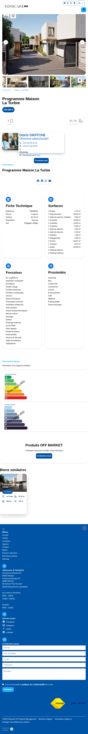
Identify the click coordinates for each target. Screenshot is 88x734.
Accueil (5, 535)
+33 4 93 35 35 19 (29, 143)
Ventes (5, 538)
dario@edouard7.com (31, 155)
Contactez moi (41, 161)
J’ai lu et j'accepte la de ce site (29, 685)
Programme (6, 90)
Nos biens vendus (9, 556)
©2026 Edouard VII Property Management (19, 719)
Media (4, 550)
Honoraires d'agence (63, 719)
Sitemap (5, 559)
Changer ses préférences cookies (16, 722)
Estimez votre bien (9, 553)
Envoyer (8, 689)
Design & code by (5, 729)
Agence (5, 544)
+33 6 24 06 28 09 (29, 146)
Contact (5, 547)
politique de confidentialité (33, 685)
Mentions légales (45, 719)
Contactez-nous (44, 456)
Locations (6, 541)
